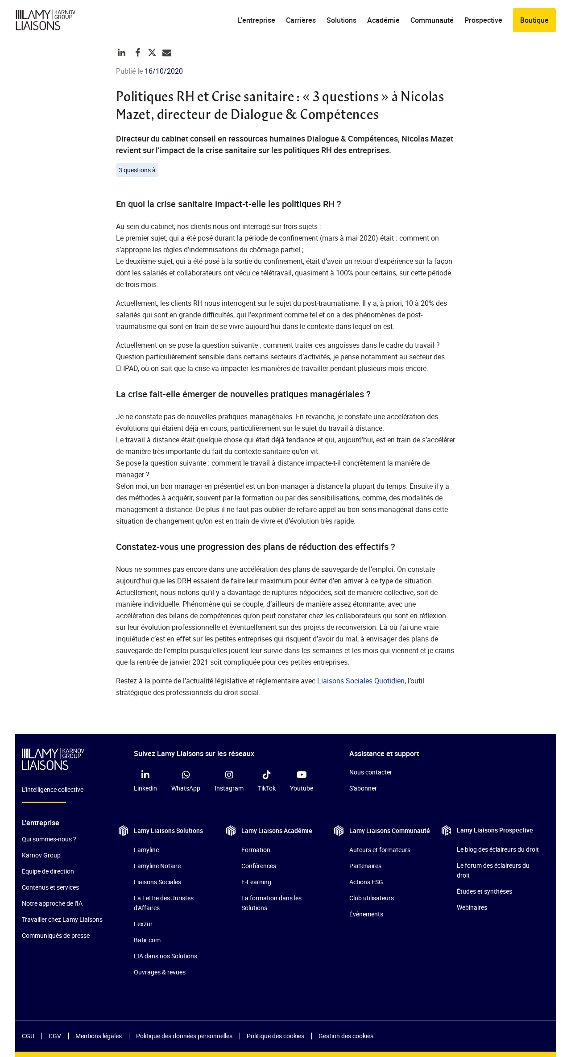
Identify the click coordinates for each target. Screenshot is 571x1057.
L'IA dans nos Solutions (165, 956)
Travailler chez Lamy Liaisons (62, 919)
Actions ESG (366, 882)
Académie (383, 20)
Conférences (258, 865)
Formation (255, 849)
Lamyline (146, 849)
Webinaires (472, 907)
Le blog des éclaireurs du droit (498, 849)
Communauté (432, 20)
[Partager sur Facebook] (138, 52)
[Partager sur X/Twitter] (152, 52)
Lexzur (143, 924)
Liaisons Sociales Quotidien (361, 681)
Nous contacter (370, 772)
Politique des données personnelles (184, 1036)
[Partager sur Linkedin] (122, 52)
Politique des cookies (275, 1036)
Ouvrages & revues (160, 972)
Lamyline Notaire (157, 865)
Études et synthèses (484, 891)
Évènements (366, 914)
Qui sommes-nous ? (49, 839)
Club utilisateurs (371, 898)
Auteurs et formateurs (379, 849)
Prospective (483, 20)
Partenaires (365, 865)
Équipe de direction (48, 871)
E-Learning (256, 882)
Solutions (341, 20)
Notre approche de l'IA (52, 903)
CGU (28, 1036)
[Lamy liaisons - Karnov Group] (53, 20)
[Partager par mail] (167, 52)
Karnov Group (41, 855)
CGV (55, 1036)
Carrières (301, 20)
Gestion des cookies (346, 1036)
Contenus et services (50, 887)
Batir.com (147, 940)
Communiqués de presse (56, 935)
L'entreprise (256, 20)
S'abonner (363, 788)
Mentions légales (98, 1036)
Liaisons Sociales (157, 882)
